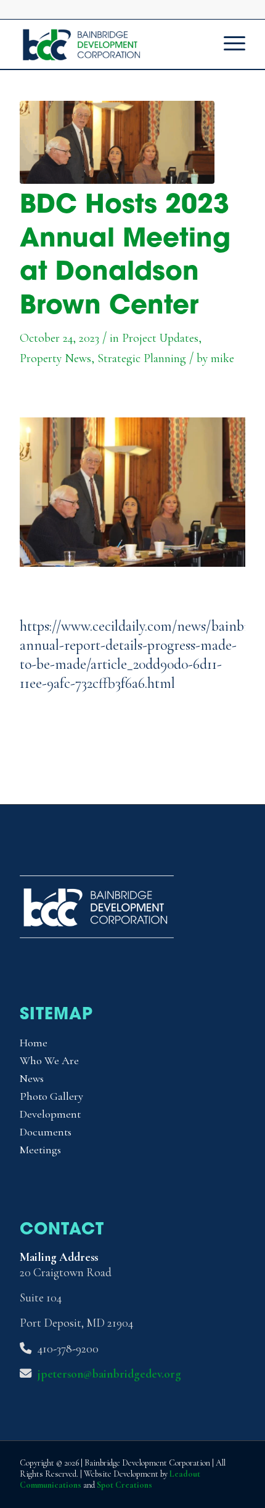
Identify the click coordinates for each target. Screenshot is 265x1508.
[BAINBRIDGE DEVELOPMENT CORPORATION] (110, 44)
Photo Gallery (51, 1096)
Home (33, 1042)
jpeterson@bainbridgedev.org (109, 1374)
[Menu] (228, 44)
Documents (45, 1132)
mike (222, 358)
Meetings (40, 1149)
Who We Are (49, 1060)
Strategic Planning (141, 358)
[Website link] (117, 142)
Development (50, 1114)
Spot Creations (124, 1485)
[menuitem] (228, 44)
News (32, 1078)
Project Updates (160, 338)
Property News (55, 358)
